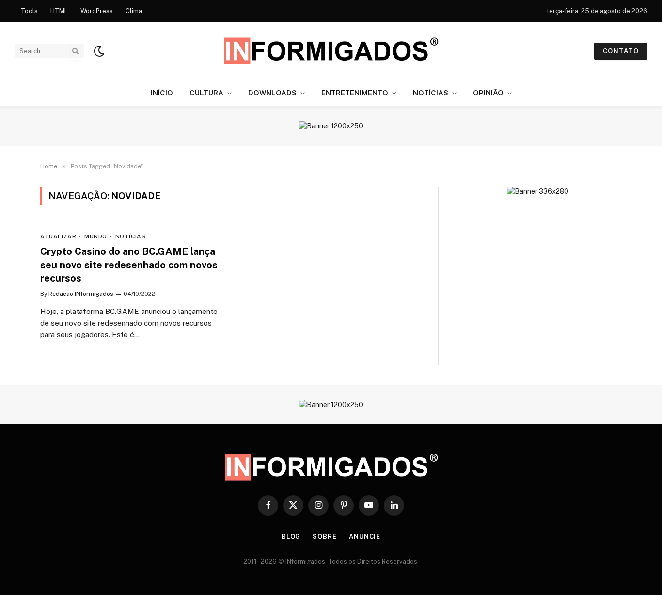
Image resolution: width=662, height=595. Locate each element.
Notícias (130, 236)
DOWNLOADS (272, 93)
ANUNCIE (364, 536)
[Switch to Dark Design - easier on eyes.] (98, 51)
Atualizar (58, 236)
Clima (134, 11)
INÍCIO (162, 93)
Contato (621, 51)
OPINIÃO (488, 93)
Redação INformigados (80, 293)
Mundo (95, 236)
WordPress (96, 11)
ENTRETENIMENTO (354, 93)
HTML (59, 11)
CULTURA (206, 93)
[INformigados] (331, 50)
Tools (29, 11)
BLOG (291, 536)
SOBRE (325, 536)
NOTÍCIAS (430, 93)
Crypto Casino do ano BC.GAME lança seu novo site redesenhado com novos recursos (129, 264)
